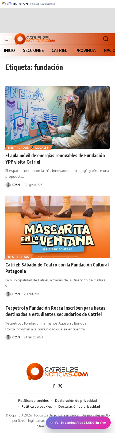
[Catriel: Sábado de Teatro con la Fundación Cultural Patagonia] (57, 227)
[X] (60, 386)
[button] (9, 38)
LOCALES (42, 147)
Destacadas (18, 147)
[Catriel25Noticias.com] (34, 38)
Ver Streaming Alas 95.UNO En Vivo (80, 422)
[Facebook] (53, 386)
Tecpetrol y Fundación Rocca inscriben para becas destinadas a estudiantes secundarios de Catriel (55, 311)
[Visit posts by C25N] (8, 185)
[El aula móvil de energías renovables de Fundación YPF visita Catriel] (57, 117)
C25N (16, 185)
